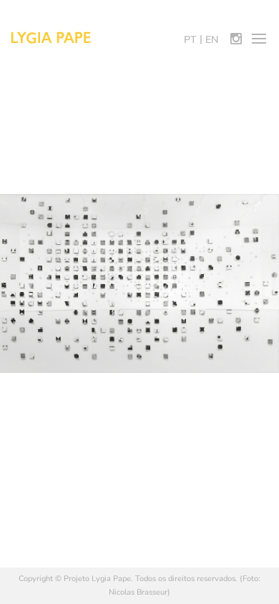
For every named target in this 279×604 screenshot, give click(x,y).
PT (190, 40)
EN (211, 40)
